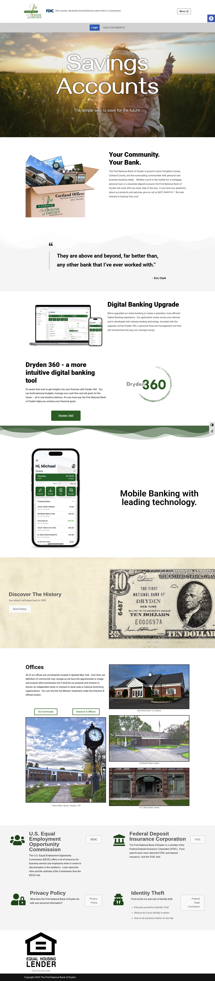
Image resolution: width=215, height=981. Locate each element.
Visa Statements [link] (114, 27)
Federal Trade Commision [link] (194, 903)
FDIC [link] (198, 839)
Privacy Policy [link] (93, 901)
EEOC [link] (94, 839)
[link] (211, 18)
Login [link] (94, 27)
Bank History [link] (19, 609)
